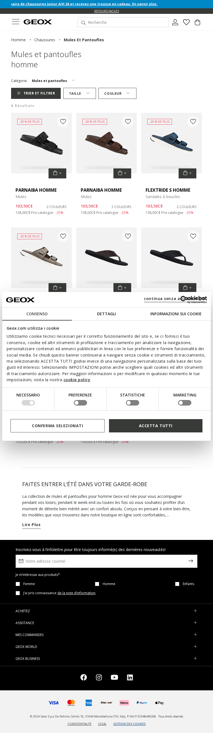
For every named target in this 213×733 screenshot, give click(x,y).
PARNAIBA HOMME (36, 190)
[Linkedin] (130, 678)
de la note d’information (76, 593)
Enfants (188, 584)
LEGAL (102, 724)
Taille (75, 93)
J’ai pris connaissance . (59, 593)
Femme (29, 584)
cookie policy (77, 379)
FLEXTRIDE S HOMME (168, 190)
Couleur (112, 93)
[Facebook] (83, 678)
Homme (109, 584)
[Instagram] (99, 678)
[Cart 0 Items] (197, 24)
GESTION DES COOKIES (129, 724)
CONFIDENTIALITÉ (79, 724)
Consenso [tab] (37, 313)
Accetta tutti (156, 425)
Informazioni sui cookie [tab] (176, 313)
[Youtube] (114, 678)
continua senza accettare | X (174, 298)
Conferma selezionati (57, 425)
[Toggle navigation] (15, 22)
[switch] (80, 403)
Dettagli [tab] (106, 313)
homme (18, 39)
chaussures (44, 39)
